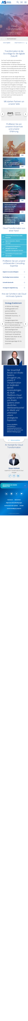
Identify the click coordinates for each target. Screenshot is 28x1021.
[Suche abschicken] (18, 2)
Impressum (10, 499)
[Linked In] (6, 493)
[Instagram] (11, 493)
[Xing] (16, 493)
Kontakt (21, 505)
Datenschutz (18, 499)
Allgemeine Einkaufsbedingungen (14, 502)
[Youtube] (21, 493)
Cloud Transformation (11, 38)
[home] (6, 2)
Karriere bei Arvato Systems (11, 505)
